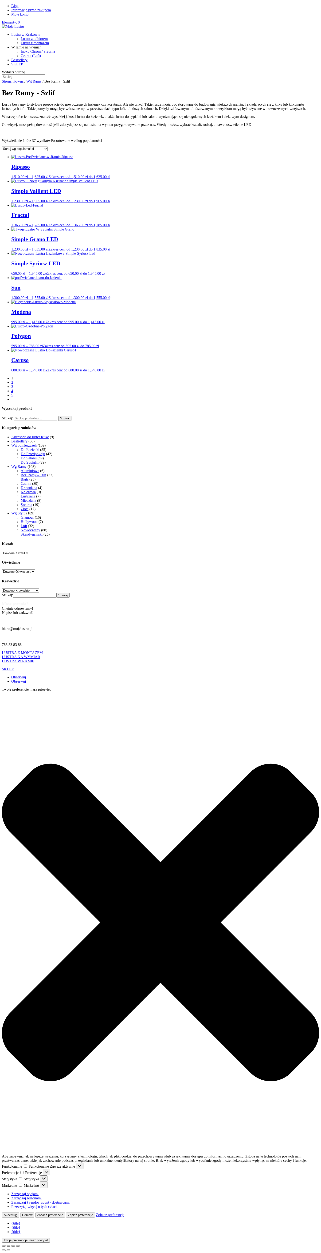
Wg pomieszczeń (24, 445)
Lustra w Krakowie (25, 34)
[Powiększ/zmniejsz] (4, 1246)
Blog (15, 6)
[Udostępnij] (13, 1246)
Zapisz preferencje (80, 1215)
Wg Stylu (18, 513)
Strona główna (12, 81)
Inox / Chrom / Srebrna (38, 51)
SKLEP (17, 64)
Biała (24, 479)
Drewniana (29, 488)
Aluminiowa (30, 471)
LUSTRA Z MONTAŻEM (22, 653)
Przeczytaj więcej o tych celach (34, 1207)
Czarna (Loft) (31, 56)
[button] (160, 923)
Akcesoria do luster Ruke (30, 437)
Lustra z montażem (35, 43)
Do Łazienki (30, 450)
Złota (24, 509)
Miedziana (28, 500)
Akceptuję (10, 1215)
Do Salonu (29, 458)
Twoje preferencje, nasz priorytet (26, 1240)
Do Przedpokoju (33, 454)
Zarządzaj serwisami (26, 1198)
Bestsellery (19, 60)
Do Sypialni (30, 462)
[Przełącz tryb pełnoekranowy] (8, 1246)
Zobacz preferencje (50, 1215)
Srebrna (26, 505)
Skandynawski (32, 534)
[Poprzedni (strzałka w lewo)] (4, 1250)
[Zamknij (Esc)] (18, 1246)
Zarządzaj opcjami (25, 1194)
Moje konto (19, 14)
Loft (24, 526)
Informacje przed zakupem (31, 10)
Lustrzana (28, 496)
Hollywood (29, 522)
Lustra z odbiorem (34, 39)
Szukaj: (7, 418)
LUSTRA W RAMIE (18, 661)
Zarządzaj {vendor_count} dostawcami (40, 1202)
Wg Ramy (34, 81)
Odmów (27, 1215)
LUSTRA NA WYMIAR (21, 657)
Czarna (26, 483)
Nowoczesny (30, 530)
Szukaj (65, 418)
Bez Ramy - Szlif (33, 475)
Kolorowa (28, 492)
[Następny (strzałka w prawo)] (8, 1250)
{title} (15, 1223)
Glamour (27, 517)
